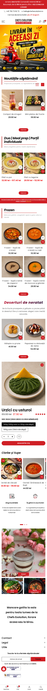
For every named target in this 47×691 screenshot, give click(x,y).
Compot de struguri (12, 114)
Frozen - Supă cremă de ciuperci (12, 282)
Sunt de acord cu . (20, 663)
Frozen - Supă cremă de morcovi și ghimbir (35, 282)
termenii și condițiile (27, 663)
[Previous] (37, 84)
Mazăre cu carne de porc (20, 178)
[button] (40, 414)
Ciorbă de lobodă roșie (32, 483)
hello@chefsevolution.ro (33, 11)
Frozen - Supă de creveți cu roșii (35, 248)
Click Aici (28, 201)
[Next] (42, 84)
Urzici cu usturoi (17, 410)
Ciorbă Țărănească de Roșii (12, 483)
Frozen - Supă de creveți (12, 248)
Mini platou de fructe (34, 114)
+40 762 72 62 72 (12, 11)
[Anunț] (23, 4)
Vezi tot (23, 130)
